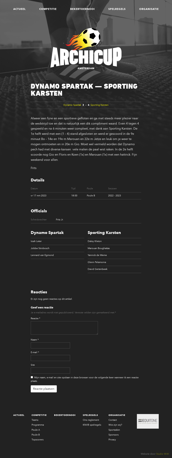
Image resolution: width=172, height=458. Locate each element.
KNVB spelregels (92, 425)
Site (33, 365)
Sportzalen (114, 430)
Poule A (36, 430)
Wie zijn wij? (115, 425)
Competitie (48, 9)
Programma (38, 425)
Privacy (112, 440)
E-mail (35, 352)
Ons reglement (91, 420)
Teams (35, 420)
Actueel (19, 9)
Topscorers (38, 440)
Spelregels (117, 9)
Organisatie (149, 9)
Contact (113, 420)
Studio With (162, 454)
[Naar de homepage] (86, 48)
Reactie (35, 318)
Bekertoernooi (82, 9)
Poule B (36, 435)
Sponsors (114, 435)
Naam (35, 340)
